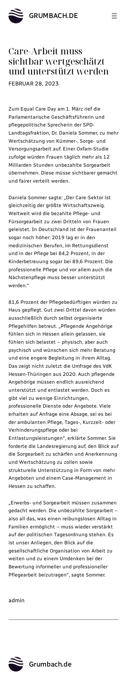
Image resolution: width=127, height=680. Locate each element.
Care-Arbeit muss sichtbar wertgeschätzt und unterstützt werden (58, 61)
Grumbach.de (53, 15)
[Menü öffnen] (114, 16)
